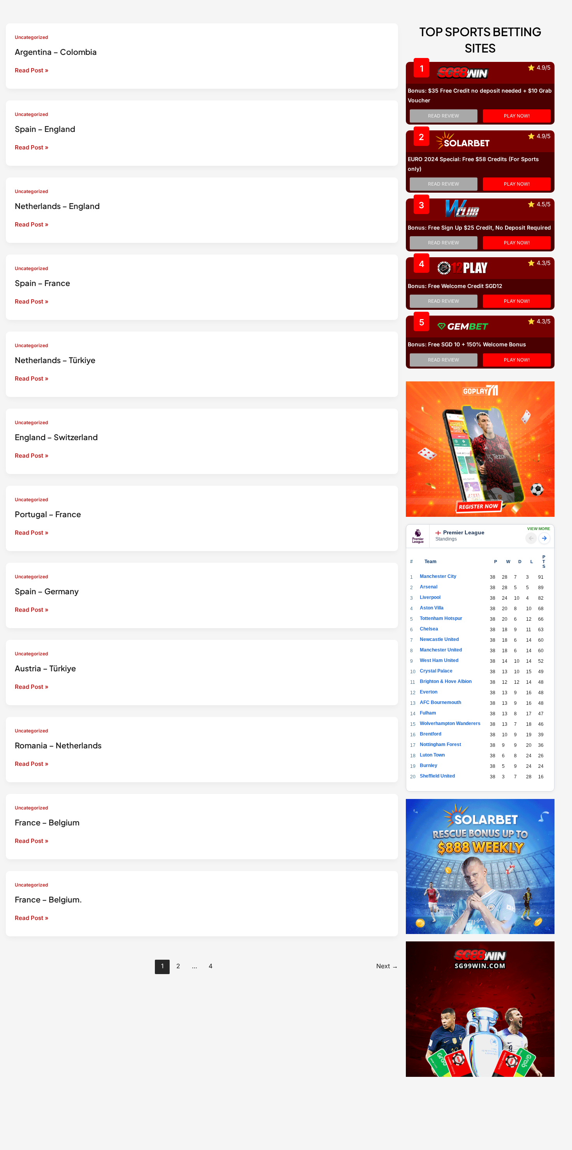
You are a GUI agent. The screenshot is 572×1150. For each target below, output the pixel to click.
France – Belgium (47, 822)
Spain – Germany (47, 591)
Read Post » (32, 70)
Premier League (463, 532)
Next (387, 966)
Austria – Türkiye (45, 668)
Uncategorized (31, 37)
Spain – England (45, 128)
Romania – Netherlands (58, 745)
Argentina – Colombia (56, 51)
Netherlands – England (57, 206)
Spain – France (42, 283)
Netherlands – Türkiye (55, 360)
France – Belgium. (48, 899)
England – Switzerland (56, 437)
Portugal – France (48, 514)
